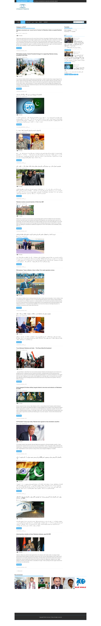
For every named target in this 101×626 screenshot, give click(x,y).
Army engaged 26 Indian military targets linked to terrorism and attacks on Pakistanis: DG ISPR (39, 388)
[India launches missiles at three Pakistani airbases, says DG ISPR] (30, 538)
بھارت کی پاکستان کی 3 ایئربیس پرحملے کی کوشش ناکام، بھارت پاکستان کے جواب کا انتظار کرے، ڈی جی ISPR (38, 497)
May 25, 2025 (77, 64)
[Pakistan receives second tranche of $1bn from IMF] (25, 205)
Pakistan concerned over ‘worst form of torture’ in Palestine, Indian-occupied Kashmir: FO (39, 30)
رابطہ (36, 22)
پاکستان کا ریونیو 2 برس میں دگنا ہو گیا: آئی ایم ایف (29, 94)
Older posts (20, 570)
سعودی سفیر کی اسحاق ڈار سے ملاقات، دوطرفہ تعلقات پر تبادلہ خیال (33, 313)
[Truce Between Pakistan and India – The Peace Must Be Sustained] (30, 352)
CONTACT (46, 22)
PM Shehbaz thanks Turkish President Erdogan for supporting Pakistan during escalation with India (36, 54)
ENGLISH (18, 50)
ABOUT (40, 22)
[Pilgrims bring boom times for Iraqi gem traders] (80, 583)
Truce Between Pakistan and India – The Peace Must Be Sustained (33, 348)
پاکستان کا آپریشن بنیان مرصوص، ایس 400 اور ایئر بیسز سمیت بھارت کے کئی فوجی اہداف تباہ (38, 457)
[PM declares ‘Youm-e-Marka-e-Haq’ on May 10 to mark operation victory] (30, 274)
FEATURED (22, 50)
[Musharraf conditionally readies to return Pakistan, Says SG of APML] (69, 583)
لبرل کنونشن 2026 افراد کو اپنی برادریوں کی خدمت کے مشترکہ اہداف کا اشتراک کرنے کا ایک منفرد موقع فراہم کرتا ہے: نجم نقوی (57, 1)
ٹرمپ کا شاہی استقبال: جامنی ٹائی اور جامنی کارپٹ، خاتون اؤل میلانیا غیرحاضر (35, 234)
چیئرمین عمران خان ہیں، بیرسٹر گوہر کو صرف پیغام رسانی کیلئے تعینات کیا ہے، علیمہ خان (38, 166)
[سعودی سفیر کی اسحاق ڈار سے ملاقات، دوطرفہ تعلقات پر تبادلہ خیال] (30, 317)
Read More (19, 88)
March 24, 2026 (77, 52)
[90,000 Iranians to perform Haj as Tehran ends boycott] (20, 583)
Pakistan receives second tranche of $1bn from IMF (30, 202)
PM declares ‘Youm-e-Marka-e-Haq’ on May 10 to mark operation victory (35, 270)
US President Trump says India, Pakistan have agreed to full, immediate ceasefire (37, 421)
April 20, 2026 (77, 38)
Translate (73, 31)
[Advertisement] (61, 12)
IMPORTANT (23, 127)
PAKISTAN (28, 22)
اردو (32, 22)
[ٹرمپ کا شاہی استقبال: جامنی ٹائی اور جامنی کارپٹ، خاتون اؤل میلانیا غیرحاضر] (30, 238)
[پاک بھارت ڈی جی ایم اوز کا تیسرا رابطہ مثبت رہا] (30, 134)
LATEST (22, 22)
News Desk (25, 33)
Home (18, 22)
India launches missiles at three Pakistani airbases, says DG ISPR (33, 534)
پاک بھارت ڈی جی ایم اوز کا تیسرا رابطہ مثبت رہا (28, 130)
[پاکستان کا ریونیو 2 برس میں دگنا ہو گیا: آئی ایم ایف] (30, 98)
